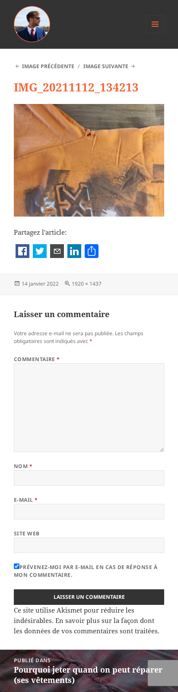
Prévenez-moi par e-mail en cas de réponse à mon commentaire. (86, 571)
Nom (23, 466)
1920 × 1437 (87, 283)
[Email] (57, 252)
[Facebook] (22, 252)
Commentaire (37, 359)
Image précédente (48, 66)
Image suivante (105, 66)
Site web (27, 533)
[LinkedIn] (74, 252)
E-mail (26, 499)
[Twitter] (39, 252)
